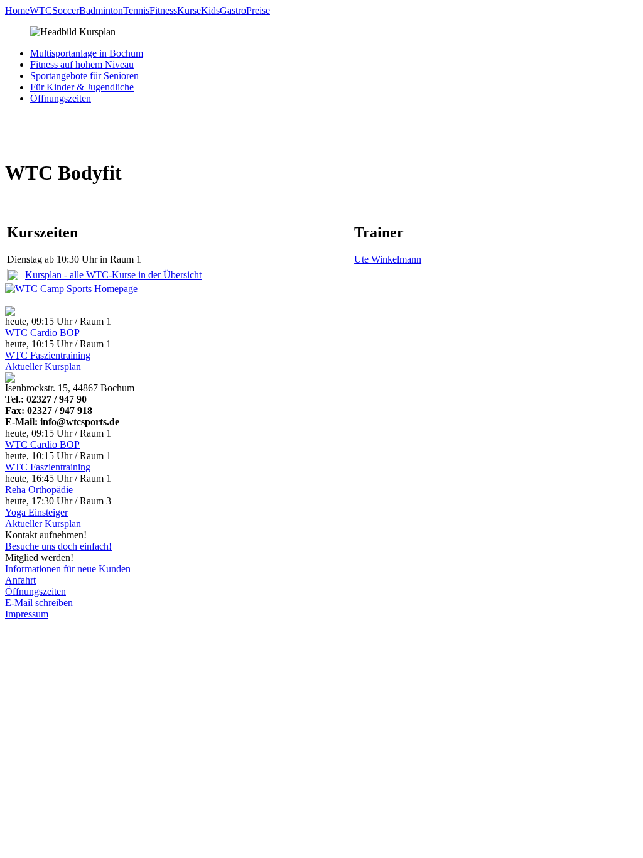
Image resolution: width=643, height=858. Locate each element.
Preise (258, 10)
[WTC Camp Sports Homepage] (71, 288)
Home (17, 10)
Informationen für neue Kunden (68, 568)
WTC (41, 10)
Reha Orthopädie (39, 489)
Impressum (26, 614)
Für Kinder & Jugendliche (82, 87)
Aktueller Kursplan (43, 366)
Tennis (136, 10)
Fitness (163, 10)
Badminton (101, 10)
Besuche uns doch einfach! (58, 546)
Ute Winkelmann (387, 259)
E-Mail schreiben (39, 602)
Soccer (65, 10)
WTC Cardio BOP (42, 332)
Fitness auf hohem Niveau (82, 64)
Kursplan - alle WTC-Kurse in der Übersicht (113, 274)
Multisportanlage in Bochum (86, 53)
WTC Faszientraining (47, 355)
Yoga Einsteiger (36, 512)
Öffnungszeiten (60, 98)
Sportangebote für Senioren (84, 75)
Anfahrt (20, 580)
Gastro (233, 10)
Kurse (189, 10)
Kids (210, 10)
